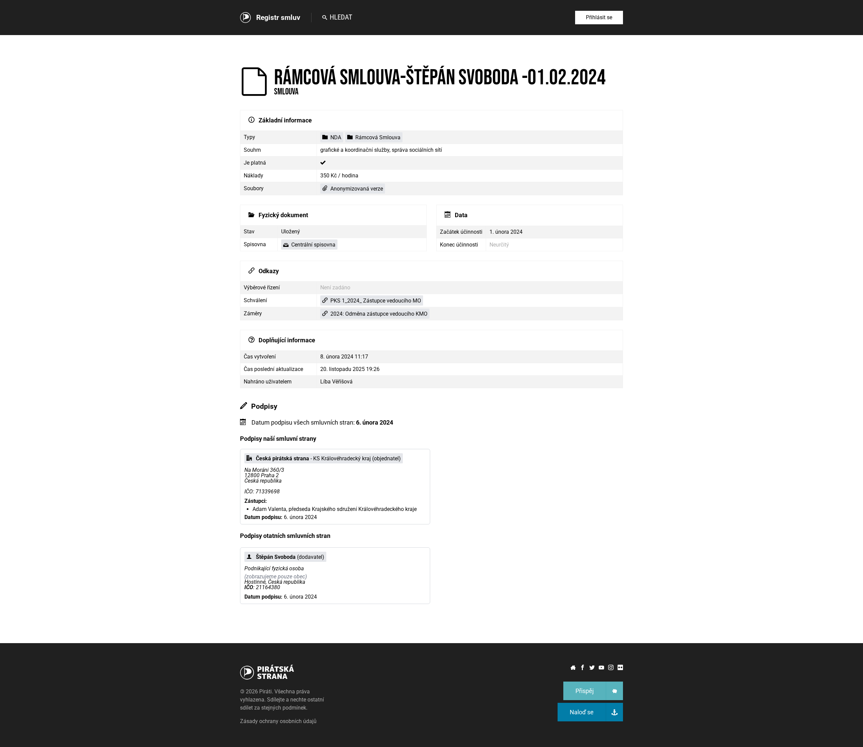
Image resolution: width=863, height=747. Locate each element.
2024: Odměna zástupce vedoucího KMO (378, 314)
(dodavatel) (290, 557)
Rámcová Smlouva (377, 137)
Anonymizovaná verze (356, 188)
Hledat (341, 17)
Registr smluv (278, 17)
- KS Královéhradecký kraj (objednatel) (328, 458)
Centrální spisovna (313, 244)
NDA (335, 137)
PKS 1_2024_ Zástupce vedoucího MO (375, 300)
